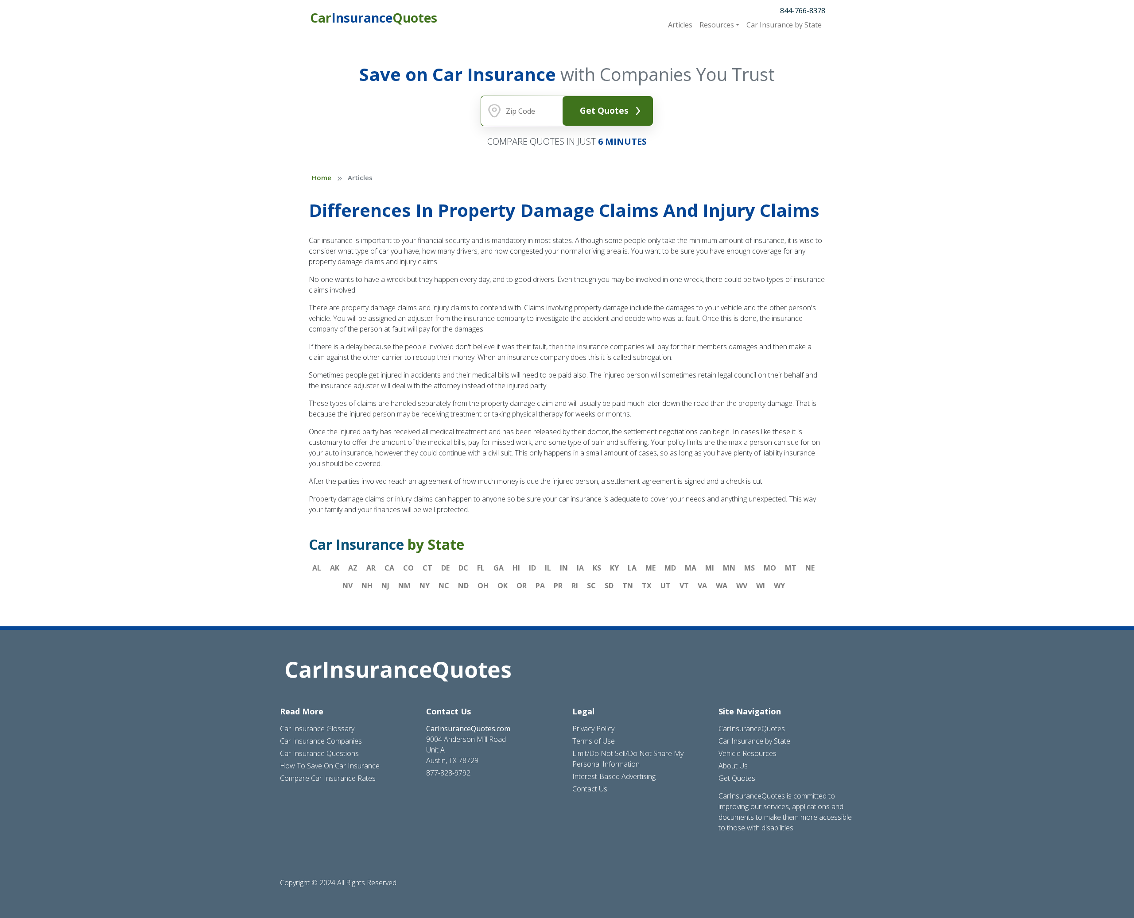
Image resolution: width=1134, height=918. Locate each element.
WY (779, 585)
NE (810, 568)
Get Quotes (604, 110)
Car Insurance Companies (321, 741)
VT (684, 585)
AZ (352, 568)
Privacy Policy (593, 728)
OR (522, 585)
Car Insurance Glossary (317, 728)
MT (790, 568)
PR (558, 585)
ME (650, 568)
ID (532, 568)
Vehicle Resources (747, 753)
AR (371, 568)
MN (729, 568)
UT (665, 585)
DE (445, 568)
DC (463, 568)
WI (760, 585)
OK (502, 585)
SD (609, 585)
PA (540, 585)
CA (389, 568)
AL (316, 568)
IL (548, 568)
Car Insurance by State (754, 741)
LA (632, 568)
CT (427, 568)
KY (614, 568)
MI (709, 568)
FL (481, 568)
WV (741, 585)
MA (690, 568)
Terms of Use (593, 741)
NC (444, 585)
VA (702, 585)
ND (463, 585)
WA (721, 585)
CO (408, 568)
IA (580, 568)
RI (574, 585)
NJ (385, 585)
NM (404, 585)
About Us (733, 766)
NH (367, 585)
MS (749, 568)
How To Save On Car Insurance (330, 766)
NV (347, 585)
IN (564, 568)
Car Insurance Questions (319, 753)
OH (483, 585)
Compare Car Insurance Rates (328, 778)
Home (321, 177)
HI (516, 568)
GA (498, 568)
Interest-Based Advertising (614, 776)
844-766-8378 (802, 10)
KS (597, 568)
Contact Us (589, 789)
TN (627, 585)
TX (647, 585)
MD (670, 568)
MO (770, 568)
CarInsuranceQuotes (751, 728)
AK (334, 568)
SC (591, 585)
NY (424, 585)
